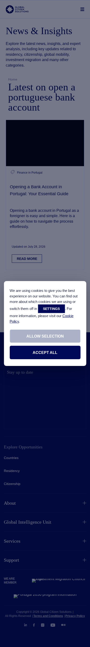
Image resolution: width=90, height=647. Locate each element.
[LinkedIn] (25, 625)
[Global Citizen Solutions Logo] (17, 9)
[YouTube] (52, 625)
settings (51, 309)
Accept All (45, 353)
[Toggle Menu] (82, 9)
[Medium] (63, 625)
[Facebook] (34, 625)
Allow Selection (45, 336)
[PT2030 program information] (45, 596)
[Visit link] (45, 143)
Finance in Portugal (29, 172)
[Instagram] (42, 625)
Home (12, 79)
